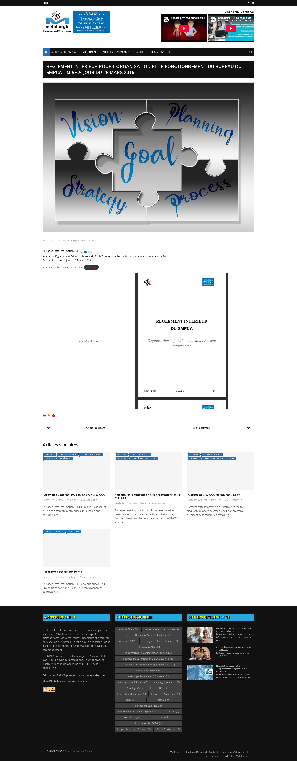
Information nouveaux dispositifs (137, 711)
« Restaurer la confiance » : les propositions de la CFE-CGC (147, 496)
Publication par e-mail (148, 723)
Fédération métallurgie (236, 756)
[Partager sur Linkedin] (85, 252)
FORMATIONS (157, 52)
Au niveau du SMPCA (91, 454)
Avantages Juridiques (167, 682)
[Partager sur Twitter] (81, 252)
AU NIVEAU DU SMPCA (63, 52)
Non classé (73, 531)
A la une (50, 454)
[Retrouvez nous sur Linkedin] (44, 415)
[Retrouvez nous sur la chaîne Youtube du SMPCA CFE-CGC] (54, 415)
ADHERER (108, 52)
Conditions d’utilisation (232, 752)
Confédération (211, 756)
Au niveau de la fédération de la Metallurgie (212, 458)
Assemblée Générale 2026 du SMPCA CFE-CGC (74, 494)
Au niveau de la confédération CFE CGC (136, 458)
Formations (164, 699)
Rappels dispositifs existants (134, 729)
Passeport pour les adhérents (62, 571)
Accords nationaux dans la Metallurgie (148, 635)
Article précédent (95, 427)
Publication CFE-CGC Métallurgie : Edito (213, 494)
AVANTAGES (123, 52)
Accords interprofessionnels (162, 629)
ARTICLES (141, 52)
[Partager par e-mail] (90, 252)
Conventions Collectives (131, 693)
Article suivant (201, 427)
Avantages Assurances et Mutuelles (148, 676)
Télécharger (91, 267)
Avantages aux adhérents (58, 458)
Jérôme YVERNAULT (90, 240)
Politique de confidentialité (200, 752)
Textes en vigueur (168, 729)
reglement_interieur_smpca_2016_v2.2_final (63, 267)
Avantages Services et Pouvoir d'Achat (148, 688)
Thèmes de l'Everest (83, 751)
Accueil (46, 3)
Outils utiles (165, 717)
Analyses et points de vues (161, 641)
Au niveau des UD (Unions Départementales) (148, 664)
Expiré (130, 699)
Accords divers (128, 629)
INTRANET (172, 711)
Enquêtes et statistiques (165, 693)
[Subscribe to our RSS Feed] (49, 415)
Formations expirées (148, 705)
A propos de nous (67, 454)
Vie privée (175, 752)
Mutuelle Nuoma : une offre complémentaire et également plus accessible (232, 669)
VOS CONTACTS (91, 52)
